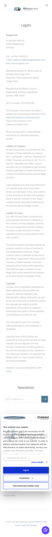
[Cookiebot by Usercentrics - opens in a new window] (37, 418)
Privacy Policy (9, 495)
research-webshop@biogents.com (29, 60)
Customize (24, 478)
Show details (37, 462)
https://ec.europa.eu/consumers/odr (22, 117)
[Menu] (47, 5)
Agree (26, 470)
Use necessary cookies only (26, 486)
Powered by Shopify (29, 525)
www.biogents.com (20, 63)
